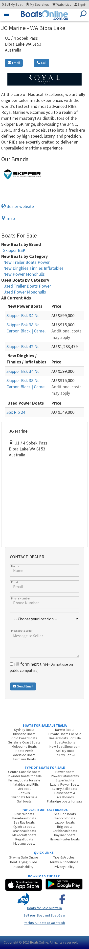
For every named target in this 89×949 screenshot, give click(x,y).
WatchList (63, 4)
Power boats (64, 772)
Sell (13, 4)
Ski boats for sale (24, 797)
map (10, 218)
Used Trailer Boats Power (27, 286)
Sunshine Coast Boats (24, 742)
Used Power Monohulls (24, 292)
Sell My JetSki (65, 755)
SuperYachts (65, 780)
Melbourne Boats (24, 746)
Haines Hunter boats (65, 839)
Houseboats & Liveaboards (64, 795)
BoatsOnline (39, 942)
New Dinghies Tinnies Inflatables (33, 268)
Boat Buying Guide (23, 862)
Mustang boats (24, 843)
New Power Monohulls (24, 274)
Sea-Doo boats (65, 814)
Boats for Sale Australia (44, 908)
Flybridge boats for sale (65, 801)
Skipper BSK (14, 250)
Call (43, 62)
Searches (39, 4)
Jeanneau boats (24, 831)
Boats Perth (24, 750)
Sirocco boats (64, 818)
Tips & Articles (64, 857)
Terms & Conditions (64, 862)
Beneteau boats (24, 818)
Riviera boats (24, 814)
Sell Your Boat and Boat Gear (44, 915)
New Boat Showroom (64, 746)
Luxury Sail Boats (64, 788)
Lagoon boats (65, 822)
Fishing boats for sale (24, 780)
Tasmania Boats (24, 759)
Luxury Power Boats (64, 784)
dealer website (20, 206)
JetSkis (24, 793)
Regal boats (24, 839)
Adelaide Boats (24, 755)
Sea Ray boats (24, 822)
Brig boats (64, 826)
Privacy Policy (64, 866)
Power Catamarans (65, 776)
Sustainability (23, 866)
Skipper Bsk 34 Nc (22, 315)
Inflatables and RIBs (24, 784)
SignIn (82, 4)
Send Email (24, 686)
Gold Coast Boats (24, 738)
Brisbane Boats (24, 734)
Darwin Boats (64, 729)
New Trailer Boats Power (26, 262)
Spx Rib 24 (15, 412)
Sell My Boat (65, 750)
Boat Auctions (65, 742)
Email (15, 62)
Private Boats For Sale (64, 734)
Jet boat (24, 788)
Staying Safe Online (23, 857)
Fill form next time (41, 667)
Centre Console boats (24, 772)
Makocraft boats (24, 835)
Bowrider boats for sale (24, 776)
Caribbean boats (65, 831)
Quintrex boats (24, 826)
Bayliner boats (64, 835)
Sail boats (24, 801)
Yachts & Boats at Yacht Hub (44, 922)
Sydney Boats (24, 729)
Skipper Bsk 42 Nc (22, 346)
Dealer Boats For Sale (65, 738)
